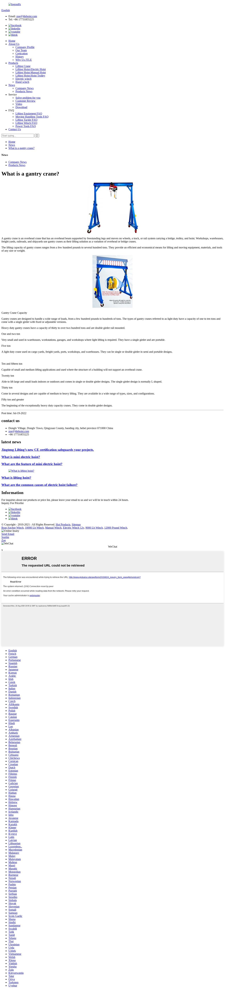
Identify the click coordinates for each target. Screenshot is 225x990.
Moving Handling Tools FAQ (32, 116)
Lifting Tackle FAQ (26, 119)
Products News (23, 91)
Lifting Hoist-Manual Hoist (30, 72)
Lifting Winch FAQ (26, 122)
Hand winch (22, 81)
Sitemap (76, 524)
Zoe (3, 540)
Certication (21, 53)
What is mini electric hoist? (20, 457)
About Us (13, 43)
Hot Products (63, 524)
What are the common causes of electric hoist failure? (39, 485)
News (11, 85)
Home (11, 40)
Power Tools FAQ (25, 126)
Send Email (7, 533)
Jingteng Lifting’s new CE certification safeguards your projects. (47, 450)
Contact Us (14, 129)
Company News (24, 88)
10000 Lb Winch (34, 527)
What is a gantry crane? (21, 148)
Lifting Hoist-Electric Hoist (30, 69)
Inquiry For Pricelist (12, 503)
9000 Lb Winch (94, 527)
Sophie (5, 537)
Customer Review (25, 100)
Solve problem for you (27, 97)
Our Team (21, 50)
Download (21, 107)
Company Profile (24, 47)
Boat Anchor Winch (12, 527)
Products (13, 62)
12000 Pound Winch (115, 527)
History (19, 56)
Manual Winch (53, 527)
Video (18, 104)
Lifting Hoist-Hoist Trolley (30, 75)
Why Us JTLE (23, 59)
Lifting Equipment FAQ (28, 113)
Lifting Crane (22, 66)
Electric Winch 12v (73, 527)
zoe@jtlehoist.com (26, 16)
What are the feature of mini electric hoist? (31, 464)
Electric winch (23, 78)
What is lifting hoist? (16, 477)
